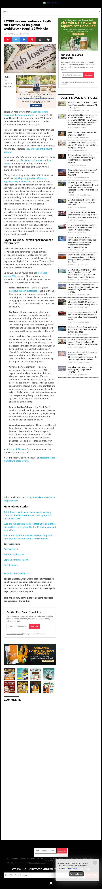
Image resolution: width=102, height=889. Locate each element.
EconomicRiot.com (17, 449)
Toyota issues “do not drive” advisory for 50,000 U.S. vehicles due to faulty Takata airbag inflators (83, 302)
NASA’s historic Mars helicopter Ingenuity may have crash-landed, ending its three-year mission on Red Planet (82, 258)
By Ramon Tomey (82, 138)
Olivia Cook (24, 34)
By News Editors (83, 280)
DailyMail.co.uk (11, 549)
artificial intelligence (44, 579)
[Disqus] (30, 737)
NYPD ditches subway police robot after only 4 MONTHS (82, 133)
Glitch (40, 585)
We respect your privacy (37, 863)
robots (14, 591)
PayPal (7, 591)
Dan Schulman (11, 582)
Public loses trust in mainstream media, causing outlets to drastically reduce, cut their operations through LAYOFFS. (28, 515)
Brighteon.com (11, 565)
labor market (35, 588)
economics (9, 585)
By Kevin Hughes (83, 265)
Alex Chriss (27, 579)
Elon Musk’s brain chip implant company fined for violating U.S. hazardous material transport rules (83, 342)
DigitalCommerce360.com (16, 560)
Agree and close (76, 874)
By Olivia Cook (82, 150)
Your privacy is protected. (15, 634)
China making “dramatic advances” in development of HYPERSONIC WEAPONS (82, 172)
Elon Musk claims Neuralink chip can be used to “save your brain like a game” (82, 202)
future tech (30, 585)
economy (19, 585)
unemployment (26, 591)
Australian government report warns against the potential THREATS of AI (80, 369)
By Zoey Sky (82, 207)
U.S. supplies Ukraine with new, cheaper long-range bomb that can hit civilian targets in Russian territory (83, 288)
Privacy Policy (71, 868)
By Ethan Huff (81, 127)
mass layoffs (49, 588)
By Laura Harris (82, 307)
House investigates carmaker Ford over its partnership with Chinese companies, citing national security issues (82, 316)
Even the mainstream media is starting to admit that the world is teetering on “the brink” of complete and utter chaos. (30, 527)
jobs (26, 588)
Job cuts (19, 588)
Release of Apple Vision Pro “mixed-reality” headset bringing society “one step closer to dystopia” (81, 159)
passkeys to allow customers (23, 291)
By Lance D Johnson (84, 195)
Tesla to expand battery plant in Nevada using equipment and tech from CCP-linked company (82, 227)
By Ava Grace (82, 220)
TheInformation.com (14, 554)
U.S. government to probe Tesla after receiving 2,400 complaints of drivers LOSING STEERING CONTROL (83, 214)
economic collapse (28, 582)
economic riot (45, 582)
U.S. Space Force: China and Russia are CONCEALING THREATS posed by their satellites (82, 329)
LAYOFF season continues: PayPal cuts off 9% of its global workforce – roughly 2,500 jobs (83, 145)
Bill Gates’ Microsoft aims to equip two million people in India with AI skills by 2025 (82, 105)
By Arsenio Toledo (83, 110)
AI (20, 579)
